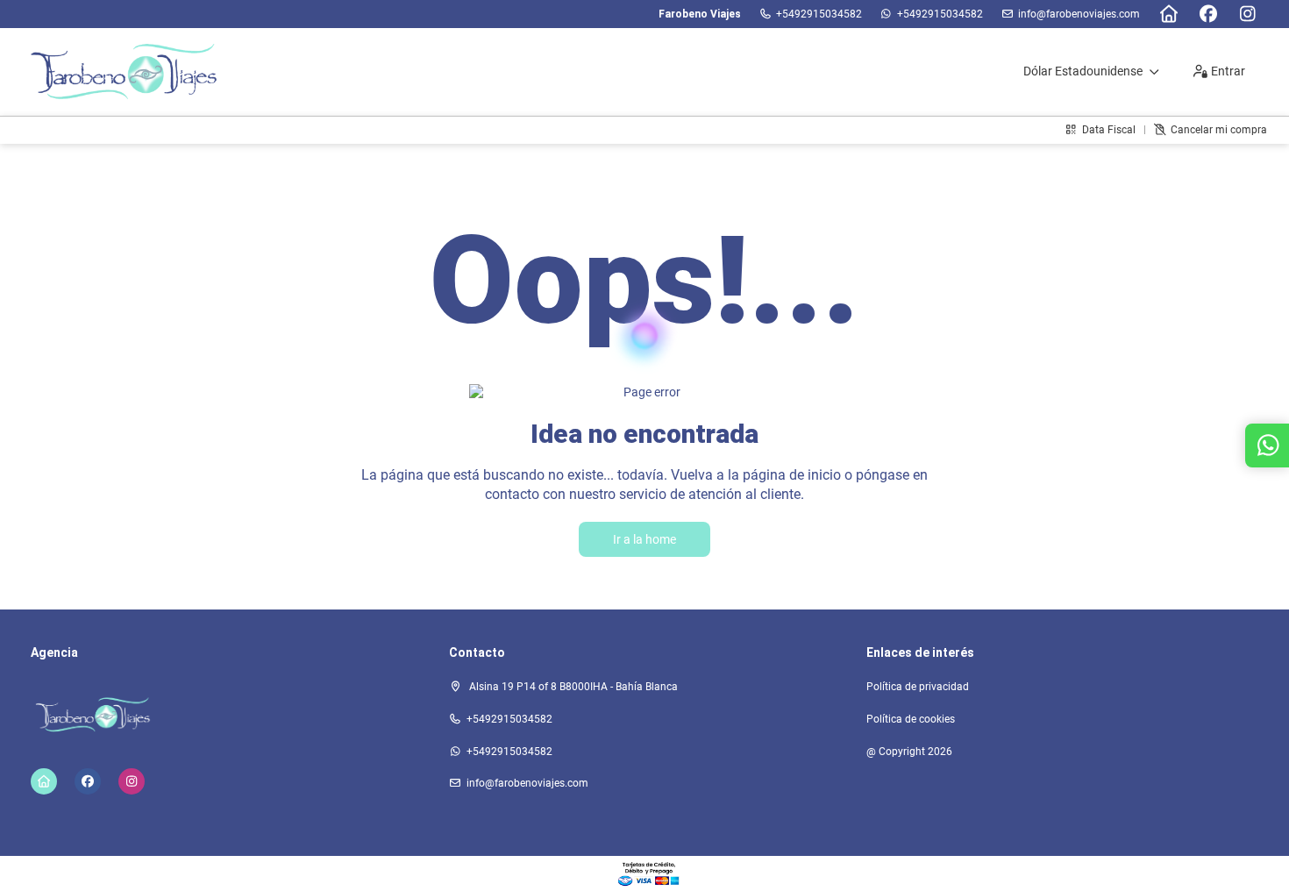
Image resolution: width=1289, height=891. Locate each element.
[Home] (1168, 14)
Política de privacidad (917, 687)
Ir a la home (644, 539)
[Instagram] (1247, 14)
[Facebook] (1208, 14)
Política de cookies (910, 719)
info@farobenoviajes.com (1079, 14)
